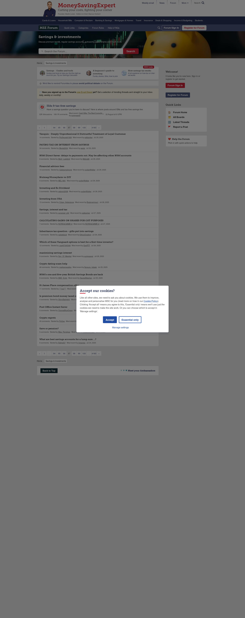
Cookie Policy (151, 301)
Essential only (130, 320)
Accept (110, 320)
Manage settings (120, 327)
